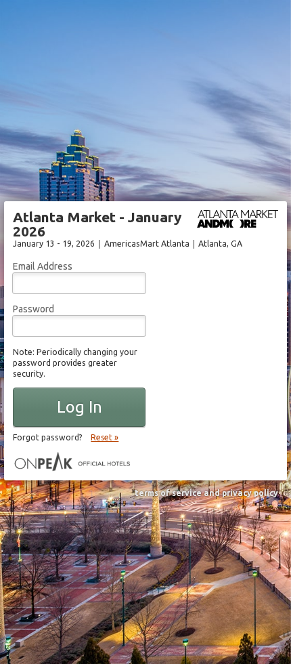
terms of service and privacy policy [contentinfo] (206, 493)
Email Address (42, 266)
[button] (79, 407)
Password (33, 309)
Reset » (104, 437)
